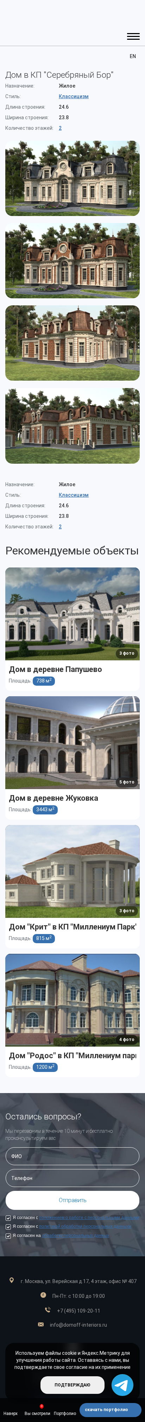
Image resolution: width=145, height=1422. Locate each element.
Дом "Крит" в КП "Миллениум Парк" (73, 926)
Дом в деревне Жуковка (53, 797)
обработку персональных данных (75, 1235)
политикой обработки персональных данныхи (85, 1226)
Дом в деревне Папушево (55, 669)
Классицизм (74, 96)
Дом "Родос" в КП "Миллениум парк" (75, 1055)
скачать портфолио (107, 1409)
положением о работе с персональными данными (89, 1217)
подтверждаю (72, 1385)
